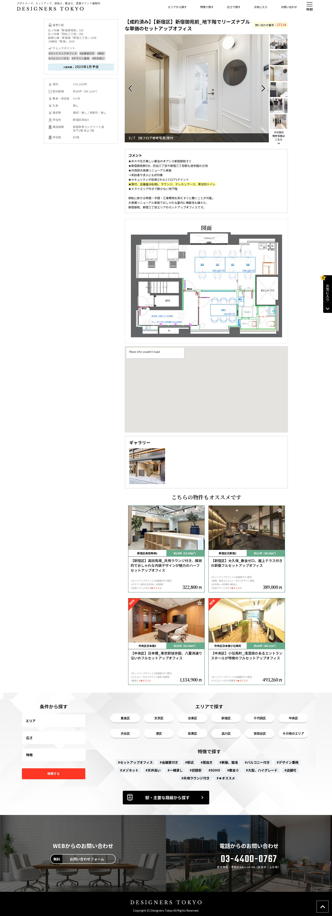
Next (263, 88)
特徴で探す (207, 7)
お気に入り (260, 7)
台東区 (192, 718)
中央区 (293, 718)
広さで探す (234, 7)
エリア (31, 720)
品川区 (226, 733)
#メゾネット (129, 770)
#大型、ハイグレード (261, 770)
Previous (130, 88)
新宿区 (226, 718)
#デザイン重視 (80, 58)
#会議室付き (87, 53)
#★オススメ (226, 778)
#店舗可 (290, 770)
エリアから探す (177, 7)
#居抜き (206, 762)
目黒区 (192, 733)
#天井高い (98, 58)
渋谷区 (125, 733)
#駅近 (101, 53)
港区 (159, 733)
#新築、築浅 (228, 762)
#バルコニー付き (59, 58)
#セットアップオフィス (63, 53)
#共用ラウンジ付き (195, 778)
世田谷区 (260, 733)
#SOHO (214, 770)
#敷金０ (233, 770)
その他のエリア (293, 733)
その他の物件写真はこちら (278, 135)
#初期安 (196, 770)
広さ (29, 737)
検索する (53, 773)
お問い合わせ (289, 7)
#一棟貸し (175, 770)
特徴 (29, 754)
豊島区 (125, 718)
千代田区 (260, 718)
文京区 (159, 718)
